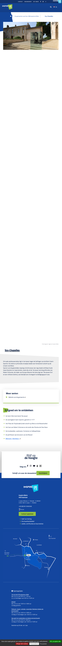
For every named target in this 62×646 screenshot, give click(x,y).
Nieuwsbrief (28, 1)
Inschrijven (43, 473)
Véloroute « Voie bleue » (13, 438)
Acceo (22, 509)
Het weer (36, 1)
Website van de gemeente (16, 397)
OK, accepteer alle (55, 641)
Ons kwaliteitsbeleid (27, 521)
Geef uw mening (26, 519)
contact (20, 1)
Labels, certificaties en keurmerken (32, 523)
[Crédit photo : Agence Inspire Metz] (31, 36)
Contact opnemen (27, 513)
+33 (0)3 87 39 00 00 (25, 506)
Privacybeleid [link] (43, 643)
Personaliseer (34, 643)
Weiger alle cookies (22, 643)
